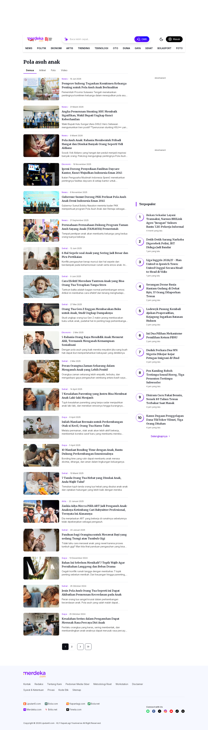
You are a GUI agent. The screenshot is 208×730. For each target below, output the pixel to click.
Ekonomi (56, 48)
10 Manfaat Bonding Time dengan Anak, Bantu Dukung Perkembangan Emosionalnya (92, 451)
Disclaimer (137, 684)
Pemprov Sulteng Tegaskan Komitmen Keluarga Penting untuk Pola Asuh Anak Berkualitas (94, 85)
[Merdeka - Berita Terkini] (39, 39)
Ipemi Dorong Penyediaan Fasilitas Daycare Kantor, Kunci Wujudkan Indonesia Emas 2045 (92, 170)
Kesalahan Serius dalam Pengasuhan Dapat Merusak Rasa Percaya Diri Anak (90, 620)
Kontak (27, 684)
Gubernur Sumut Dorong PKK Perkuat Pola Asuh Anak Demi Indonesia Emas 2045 (94, 198)
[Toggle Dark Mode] (161, 39)
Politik (41, 48)
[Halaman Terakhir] (88, 646)
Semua (30, 70)
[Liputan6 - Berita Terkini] (34, 674)
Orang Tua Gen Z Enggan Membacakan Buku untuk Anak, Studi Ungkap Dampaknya (91, 311)
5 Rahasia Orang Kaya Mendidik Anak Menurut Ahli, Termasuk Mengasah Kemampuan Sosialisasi (92, 340)
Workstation (122, 684)
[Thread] (183, 711)
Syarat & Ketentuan (33, 690)
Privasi (51, 690)
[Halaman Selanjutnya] (80, 646)
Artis (69, 48)
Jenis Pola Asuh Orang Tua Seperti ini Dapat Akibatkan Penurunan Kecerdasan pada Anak (92, 592)
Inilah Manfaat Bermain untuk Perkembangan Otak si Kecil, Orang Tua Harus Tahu (92, 423)
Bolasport (164, 48)
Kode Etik (63, 690)
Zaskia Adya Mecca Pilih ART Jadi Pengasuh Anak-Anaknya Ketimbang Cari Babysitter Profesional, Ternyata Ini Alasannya (95, 509)
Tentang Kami (54, 684)
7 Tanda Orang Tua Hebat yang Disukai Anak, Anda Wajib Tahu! (91, 479)
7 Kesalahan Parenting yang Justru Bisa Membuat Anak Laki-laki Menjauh (94, 395)
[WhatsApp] (148, 711)
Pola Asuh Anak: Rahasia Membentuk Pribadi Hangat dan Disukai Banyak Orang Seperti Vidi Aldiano (92, 144)
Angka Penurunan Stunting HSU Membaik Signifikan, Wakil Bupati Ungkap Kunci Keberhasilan (89, 115)
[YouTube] (171, 711)
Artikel (42, 70)
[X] (159, 711)
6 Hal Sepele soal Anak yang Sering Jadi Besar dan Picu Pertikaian (95, 254)
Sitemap (76, 690)
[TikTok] (177, 711)
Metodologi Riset (102, 684)
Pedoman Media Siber (78, 684)
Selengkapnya (159, 436)
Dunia (126, 48)
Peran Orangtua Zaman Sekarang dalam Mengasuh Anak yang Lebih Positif (88, 367)
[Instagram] (165, 711)
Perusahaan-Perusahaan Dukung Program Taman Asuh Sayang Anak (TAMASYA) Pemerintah (95, 226)
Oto (115, 48)
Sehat (149, 48)
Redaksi (39, 684)
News (28, 48)
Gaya (138, 48)
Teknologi (101, 48)
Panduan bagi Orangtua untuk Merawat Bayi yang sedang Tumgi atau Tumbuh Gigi (94, 536)
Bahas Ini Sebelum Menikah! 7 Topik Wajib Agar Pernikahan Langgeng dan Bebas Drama (93, 564)
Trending (84, 48)
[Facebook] (153, 711)
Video (64, 70)
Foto (179, 48)
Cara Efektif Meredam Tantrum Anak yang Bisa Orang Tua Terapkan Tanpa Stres (93, 282)
